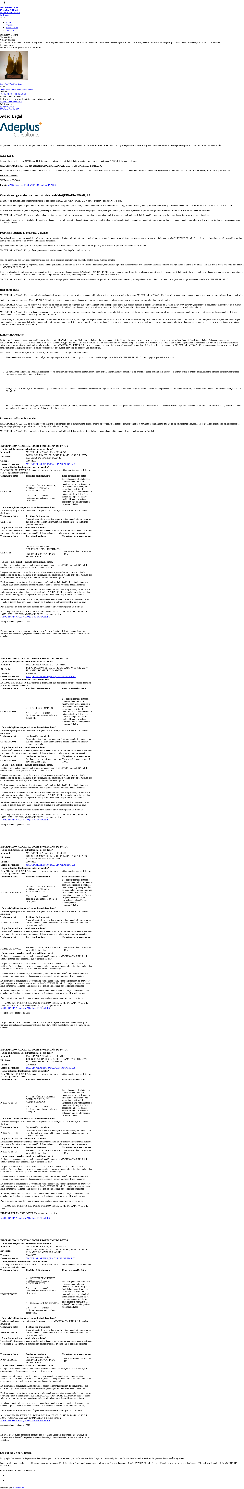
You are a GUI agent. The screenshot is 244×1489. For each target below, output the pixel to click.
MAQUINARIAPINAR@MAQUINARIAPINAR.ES (32, 185)
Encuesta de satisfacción (11, 101)
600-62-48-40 (20, 94)
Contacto (10, 30)
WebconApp (18, 1487)
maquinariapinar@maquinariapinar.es (16, 89)
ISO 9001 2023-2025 (9, 109)
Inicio (8, 22)
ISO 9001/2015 (7, 107)
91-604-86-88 (6, 94)
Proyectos (10, 25)
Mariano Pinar (12, 27)
